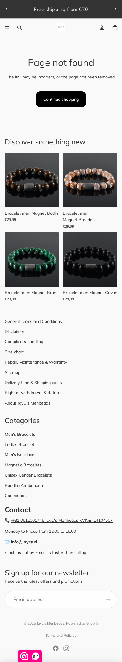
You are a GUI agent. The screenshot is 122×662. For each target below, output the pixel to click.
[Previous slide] (6, 9)
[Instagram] (66, 648)
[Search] (19, 27)
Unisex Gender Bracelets (28, 475)
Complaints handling (24, 341)
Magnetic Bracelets (23, 465)
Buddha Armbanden (24, 485)
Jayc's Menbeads (50, 623)
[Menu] (7, 27)
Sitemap (12, 372)
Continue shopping (61, 99)
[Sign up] (108, 599)
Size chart (14, 352)
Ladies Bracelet (19, 444)
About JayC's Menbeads (27, 403)
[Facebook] (55, 648)
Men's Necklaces (20, 454)
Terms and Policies (61, 635)
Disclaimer (14, 331)
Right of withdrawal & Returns (33, 392)
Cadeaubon (16, 495)
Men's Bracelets (20, 434)
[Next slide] (115, 9)
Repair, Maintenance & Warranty (36, 362)
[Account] (101, 27)
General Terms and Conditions (33, 321)
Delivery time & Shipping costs (33, 382)
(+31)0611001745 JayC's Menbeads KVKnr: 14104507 (62, 520)
